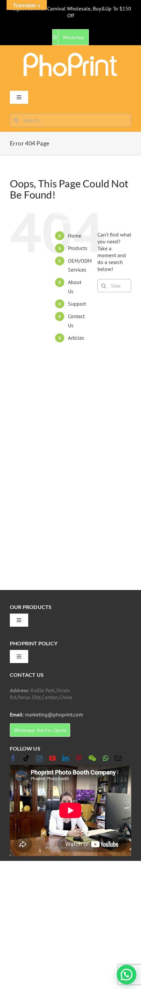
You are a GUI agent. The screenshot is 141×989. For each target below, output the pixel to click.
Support (77, 303)
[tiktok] (26, 758)
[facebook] (13, 758)
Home (74, 235)
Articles (76, 337)
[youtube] (52, 758)
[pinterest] (78, 758)
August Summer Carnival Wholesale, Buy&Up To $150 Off (70, 12)
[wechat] (92, 758)
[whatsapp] (105, 758)
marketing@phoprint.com (46, 714)
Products (77, 248)
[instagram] (39, 758)
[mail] (118, 758)
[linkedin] (65, 758)
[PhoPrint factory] (70, 54)
